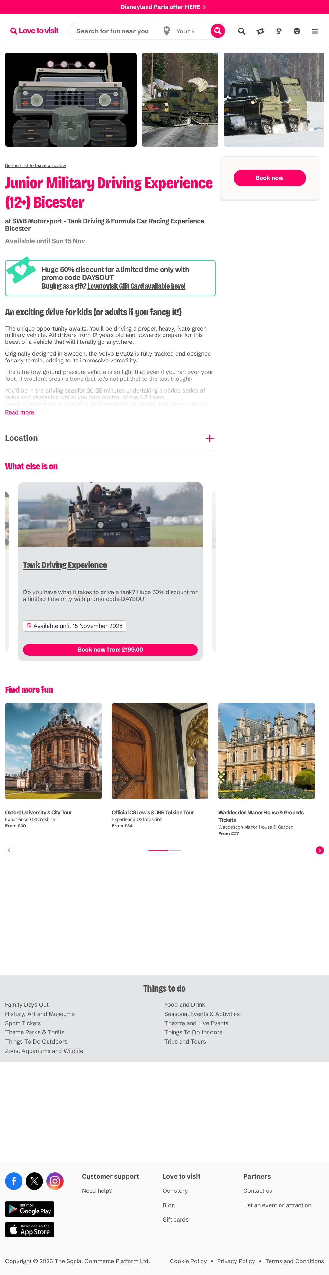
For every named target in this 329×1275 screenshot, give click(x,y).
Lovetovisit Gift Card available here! (136, 285)
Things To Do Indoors (193, 1032)
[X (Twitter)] (34, 1181)
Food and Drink (184, 1005)
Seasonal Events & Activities (202, 1014)
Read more (19, 412)
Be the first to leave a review (35, 165)
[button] (35, 165)
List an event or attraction (277, 1205)
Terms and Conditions (294, 1261)
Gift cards (176, 1220)
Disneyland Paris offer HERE (160, 7)
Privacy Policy (236, 1261)
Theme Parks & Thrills (34, 1032)
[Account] (297, 31)
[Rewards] (279, 31)
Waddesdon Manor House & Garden (255, 827)
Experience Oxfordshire (30, 819)
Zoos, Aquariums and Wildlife (44, 1051)
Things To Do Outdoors (36, 1042)
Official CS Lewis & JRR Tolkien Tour (153, 812)
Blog (169, 1205)
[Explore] (241, 31)
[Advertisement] (164, 925)
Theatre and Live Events (196, 1023)
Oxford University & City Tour (38, 812)
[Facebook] (13, 1181)
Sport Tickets (23, 1023)
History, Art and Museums (40, 1014)
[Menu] (315, 31)
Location (21, 437)
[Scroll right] (320, 850)
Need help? (97, 1191)
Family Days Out (27, 1005)
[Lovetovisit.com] (34, 31)
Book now (270, 178)
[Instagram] (55, 1181)
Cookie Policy (188, 1261)
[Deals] (260, 31)
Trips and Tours (185, 1042)
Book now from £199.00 (110, 649)
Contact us (257, 1191)
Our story (175, 1191)
